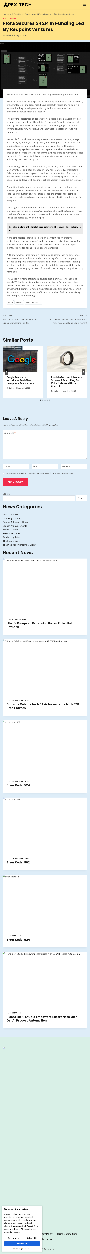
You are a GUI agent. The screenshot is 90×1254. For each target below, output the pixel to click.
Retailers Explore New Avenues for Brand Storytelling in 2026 (20, 319)
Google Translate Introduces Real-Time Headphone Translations (20, 380)
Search (6, 493)
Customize (13, 1238)
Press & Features (11, 533)
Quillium (8, 35)
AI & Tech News (9, 18)
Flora (10, 302)
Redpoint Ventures (33, 302)
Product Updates (11, 537)
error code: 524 (18, 785)
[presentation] (23, 359)
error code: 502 (18, 862)
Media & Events (10, 529)
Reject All (31, 1238)
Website (66, 466)
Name (8, 466)
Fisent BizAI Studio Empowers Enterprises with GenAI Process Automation (42, 1018)
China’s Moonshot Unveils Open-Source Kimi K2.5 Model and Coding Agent (67, 319)
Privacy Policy (45, 1234)
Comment (10, 433)
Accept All (22, 1243)
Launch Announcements (15, 525)
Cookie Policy (45, 1239)
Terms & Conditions (67, 1234)
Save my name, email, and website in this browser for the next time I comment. (40, 473)
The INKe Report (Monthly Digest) (20, 544)
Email (36, 466)
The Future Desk (11, 541)
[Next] (83, 372)
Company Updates (12, 518)
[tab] (40, 400)
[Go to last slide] (6, 372)
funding (19, 302)
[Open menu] (84, 4)
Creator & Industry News (15, 522)
